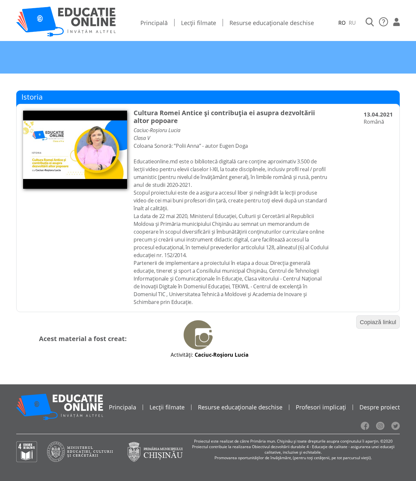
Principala (122, 407)
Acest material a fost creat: (83, 338)
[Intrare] (396, 23)
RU (352, 22)
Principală (154, 23)
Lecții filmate (198, 23)
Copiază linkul (378, 322)
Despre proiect (379, 407)
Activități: (182, 354)
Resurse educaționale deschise (271, 23)
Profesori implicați (321, 407)
